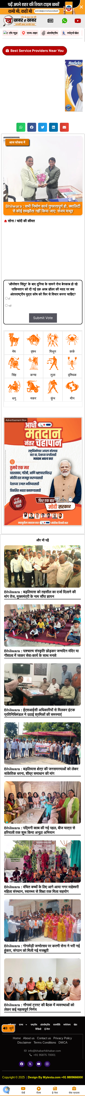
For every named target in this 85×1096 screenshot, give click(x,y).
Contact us (44, 1038)
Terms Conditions (45, 1042)
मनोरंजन (67, 1024)
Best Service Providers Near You (37, 51)
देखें (23, 1092)
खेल (75, 1024)
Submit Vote (43, 318)
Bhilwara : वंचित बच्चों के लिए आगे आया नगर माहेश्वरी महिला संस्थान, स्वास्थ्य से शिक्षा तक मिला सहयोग (41, 889)
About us (29, 1038)
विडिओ (38, 1029)
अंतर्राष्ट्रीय (45, 1024)
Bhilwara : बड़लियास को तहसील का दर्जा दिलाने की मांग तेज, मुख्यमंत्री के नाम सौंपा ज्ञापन (40, 594)
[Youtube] (39, 1064)
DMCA (63, 1042)
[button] (20, 127)
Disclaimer (24, 1042)
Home (17, 1038)
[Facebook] (22, 1064)
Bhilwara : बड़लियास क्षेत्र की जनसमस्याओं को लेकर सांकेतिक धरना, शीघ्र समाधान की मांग (41, 771)
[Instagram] (47, 1064)
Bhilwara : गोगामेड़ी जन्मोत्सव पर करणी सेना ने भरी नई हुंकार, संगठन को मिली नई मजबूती (42, 948)
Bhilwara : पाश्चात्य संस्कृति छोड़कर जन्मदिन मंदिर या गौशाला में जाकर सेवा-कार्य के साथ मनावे (41, 653)
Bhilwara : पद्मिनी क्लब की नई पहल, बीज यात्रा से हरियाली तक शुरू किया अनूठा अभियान (39, 830)
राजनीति (56, 1024)
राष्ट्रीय (34, 1024)
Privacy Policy (62, 1038)
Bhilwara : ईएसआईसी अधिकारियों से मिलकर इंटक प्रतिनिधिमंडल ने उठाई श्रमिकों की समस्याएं (39, 712)
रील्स (38, 1092)
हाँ (9, 298)
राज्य (21, 1024)
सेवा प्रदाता (74, 1092)
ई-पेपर (47, 1029)
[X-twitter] (30, 1064)
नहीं (9, 306)
